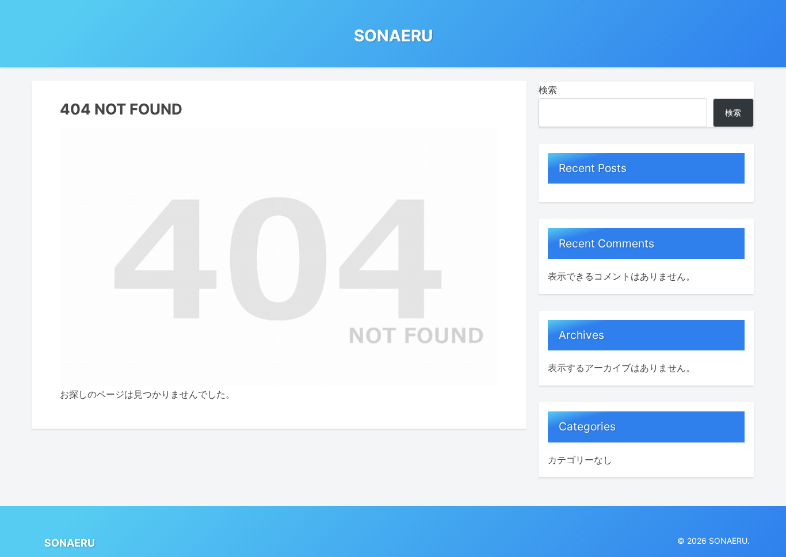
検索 (548, 90)
